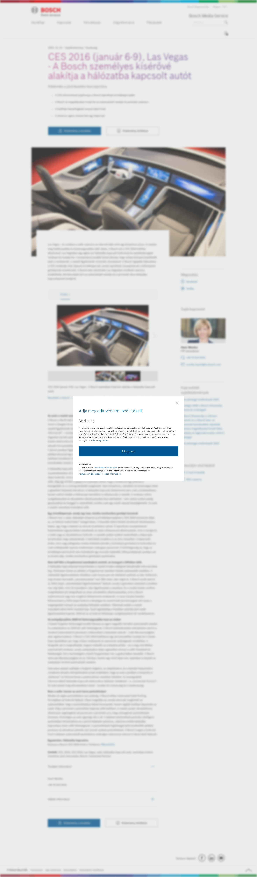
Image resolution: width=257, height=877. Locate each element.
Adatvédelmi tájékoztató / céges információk (100, 473)
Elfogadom (128, 451)
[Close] (177, 403)
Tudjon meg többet (99, 440)
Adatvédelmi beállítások (106, 467)
